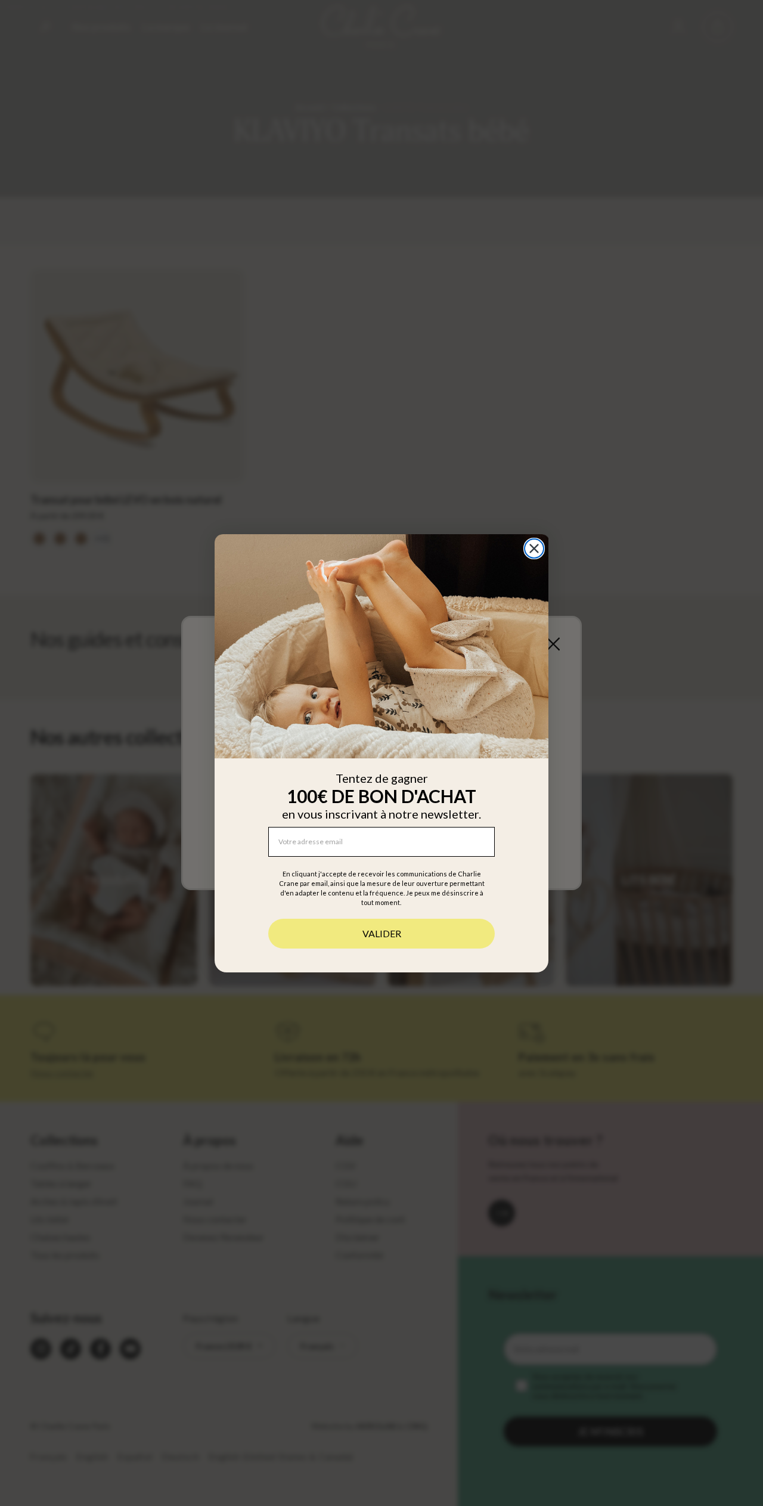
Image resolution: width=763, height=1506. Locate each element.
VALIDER (381, 932)
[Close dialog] (534, 548)
